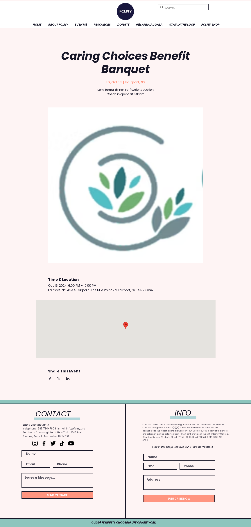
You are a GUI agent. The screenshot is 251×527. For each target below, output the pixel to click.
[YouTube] (71, 443)
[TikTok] (62, 443)
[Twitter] (53, 443)
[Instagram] (35, 443)
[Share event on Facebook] (50, 378)
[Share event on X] (59, 378)
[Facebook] (44, 443)
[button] (57, 24)
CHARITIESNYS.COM (202, 437)
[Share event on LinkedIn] (68, 378)
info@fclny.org (75, 428)
